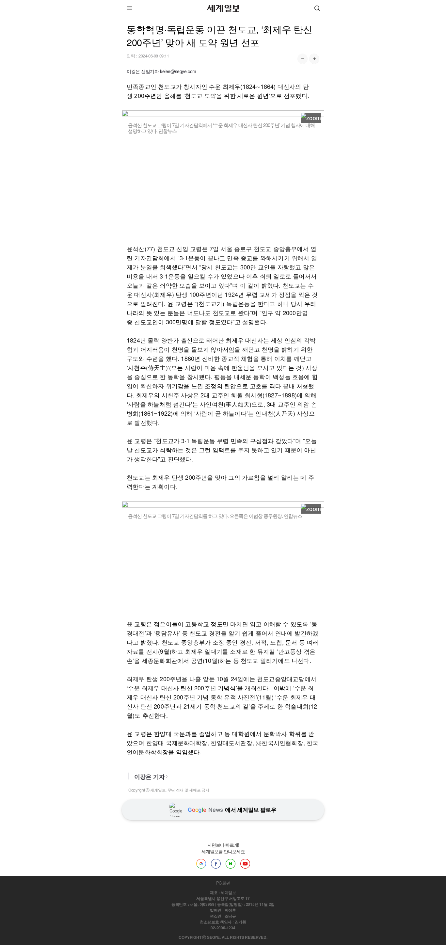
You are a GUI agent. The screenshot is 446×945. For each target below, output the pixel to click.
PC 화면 (223, 883)
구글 (201, 864)
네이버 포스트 (230, 864)
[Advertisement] (223, 189)
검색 (317, 8)
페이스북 (216, 864)
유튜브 (245, 864)
